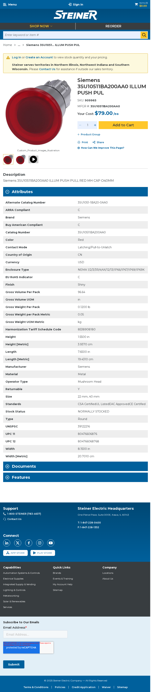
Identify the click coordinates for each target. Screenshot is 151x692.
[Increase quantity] (95, 125)
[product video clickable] (33, 159)
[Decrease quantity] (80, 125)
